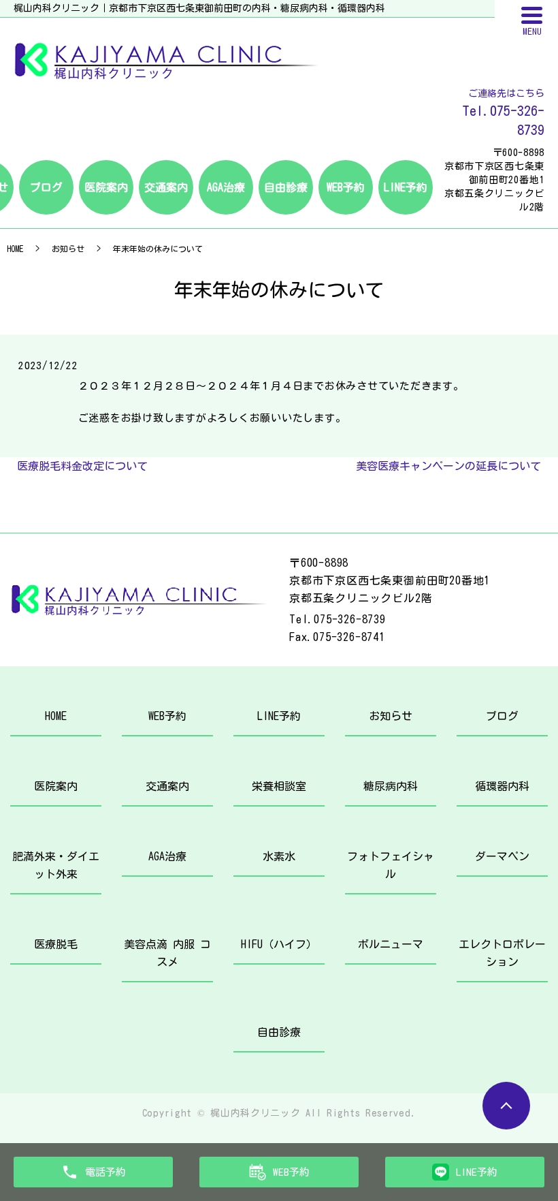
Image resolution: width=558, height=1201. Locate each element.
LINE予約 (405, 187)
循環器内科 (502, 786)
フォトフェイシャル (390, 865)
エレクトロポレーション (502, 953)
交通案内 (166, 187)
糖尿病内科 (390, 786)
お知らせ (68, 249)
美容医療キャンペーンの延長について (448, 466)
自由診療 (286, 187)
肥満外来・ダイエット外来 (55, 865)
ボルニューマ (390, 944)
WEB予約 (346, 187)
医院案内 (106, 187)
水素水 (279, 856)
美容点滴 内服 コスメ (167, 953)
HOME (15, 249)
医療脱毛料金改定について (82, 466)
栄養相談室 (279, 786)
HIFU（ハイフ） (279, 944)
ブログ (46, 187)
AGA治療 (226, 187)
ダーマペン (502, 856)
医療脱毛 (56, 944)
